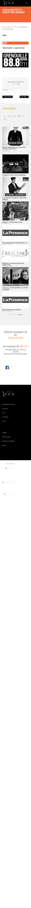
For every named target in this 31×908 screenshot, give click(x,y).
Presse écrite (10, 243)
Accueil (4, 27)
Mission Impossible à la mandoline (11, 310)
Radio (16, 27)
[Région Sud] (8, 495)
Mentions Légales (6, 437)
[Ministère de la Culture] (8, 468)
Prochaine (19, 314)
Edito (3, 412)
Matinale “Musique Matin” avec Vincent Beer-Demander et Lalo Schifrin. (14, 148)
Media (12, 27)
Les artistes (5, 408)
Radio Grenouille (5, 92)
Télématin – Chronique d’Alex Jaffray (12, 222)
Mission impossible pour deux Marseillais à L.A (14, 243)
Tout (5, 116)
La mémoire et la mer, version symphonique (14, 175)
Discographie (5, 417)
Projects (8, 27)
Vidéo (5, 119)
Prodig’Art (4, 432)
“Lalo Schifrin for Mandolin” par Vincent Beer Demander (14, 198)
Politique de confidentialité (8, 441)
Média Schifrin (4, 150)
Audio (10, 116)
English (4, 421)
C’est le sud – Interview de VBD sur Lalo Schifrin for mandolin (15, 288)
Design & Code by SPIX (10, 463)
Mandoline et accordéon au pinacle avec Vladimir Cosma (13, 264)
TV (23, 116)
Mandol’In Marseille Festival (8, 404)
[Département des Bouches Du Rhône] (9, 483)
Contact (4, 445)
